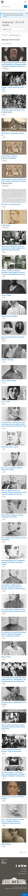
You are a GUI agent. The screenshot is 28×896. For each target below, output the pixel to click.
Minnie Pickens (6, 844)
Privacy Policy (24, 871)
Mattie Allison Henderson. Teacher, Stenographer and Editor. (13, 516)
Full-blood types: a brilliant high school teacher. (14, 703)
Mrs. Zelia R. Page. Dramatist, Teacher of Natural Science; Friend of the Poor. (14, 610)
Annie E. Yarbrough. (8, 360)
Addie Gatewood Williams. (10, 316)
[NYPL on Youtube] (25, 866)
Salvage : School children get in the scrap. (13, 88)
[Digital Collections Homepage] (2, 2)
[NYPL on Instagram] (22, 866)
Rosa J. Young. (6, 657)
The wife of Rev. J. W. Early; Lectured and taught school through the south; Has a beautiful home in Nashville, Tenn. (14, 424)
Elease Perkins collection (9, 156)
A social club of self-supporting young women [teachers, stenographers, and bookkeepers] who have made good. (14, 679)
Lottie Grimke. (6, 225)
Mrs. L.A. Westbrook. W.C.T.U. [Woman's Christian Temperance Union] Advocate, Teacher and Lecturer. (14, 492)
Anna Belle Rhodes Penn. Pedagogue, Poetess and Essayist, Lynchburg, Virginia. (13, 562)
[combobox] (12, 6)
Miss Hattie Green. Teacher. (10, 447)
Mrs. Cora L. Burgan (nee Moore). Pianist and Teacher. (12, 468)
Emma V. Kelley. (6, 295)
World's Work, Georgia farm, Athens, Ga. (13, 134)
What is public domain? (20, 10)
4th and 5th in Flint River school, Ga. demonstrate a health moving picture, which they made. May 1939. (13, 248)
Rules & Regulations (22, 873)
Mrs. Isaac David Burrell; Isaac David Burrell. (13, 338)
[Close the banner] (26, 13)
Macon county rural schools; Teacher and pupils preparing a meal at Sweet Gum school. (13, 726)
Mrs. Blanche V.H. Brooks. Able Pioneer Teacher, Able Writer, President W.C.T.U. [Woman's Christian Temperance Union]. (14, 635)
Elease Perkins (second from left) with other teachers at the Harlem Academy (14, 180)
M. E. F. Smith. (6, 401)
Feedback (25, 894)
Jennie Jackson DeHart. (9, 380)
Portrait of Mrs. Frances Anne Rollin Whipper (13, 797)
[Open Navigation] (25, 2)
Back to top (23, 852)
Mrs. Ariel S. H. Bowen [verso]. (11, 204)
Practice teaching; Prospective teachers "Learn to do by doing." (12, 750)
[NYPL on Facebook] (16, 866)
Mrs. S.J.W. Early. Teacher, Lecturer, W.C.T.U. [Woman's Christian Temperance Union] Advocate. (13, 821)
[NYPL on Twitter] (19, 866)
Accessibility (24, 869)
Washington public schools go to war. (13, 110)
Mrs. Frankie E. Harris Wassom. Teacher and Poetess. (14, 538)
